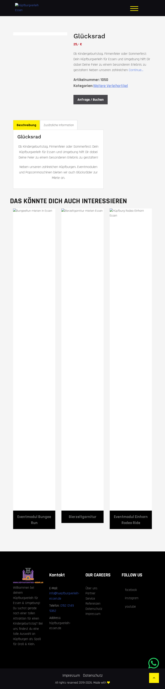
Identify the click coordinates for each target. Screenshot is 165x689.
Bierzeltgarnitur (82, 516)
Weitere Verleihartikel (110, 85)
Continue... (135, 70)
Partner (90, 593)
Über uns (91, 588)
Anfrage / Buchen (90, 99)
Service (90, 598)
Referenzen (93, 603)
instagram (131, 598)
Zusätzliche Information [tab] (59, 125)
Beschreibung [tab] (26, 125)
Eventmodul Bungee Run (34, 519)
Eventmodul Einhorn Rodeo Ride (131, 519)
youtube (130, 606)
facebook (131, 590)
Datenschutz (94, 609)
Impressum (93, 614)
